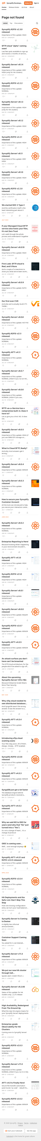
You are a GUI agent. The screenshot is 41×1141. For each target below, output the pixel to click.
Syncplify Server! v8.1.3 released (12, 103)
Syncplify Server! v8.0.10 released (13, 248)
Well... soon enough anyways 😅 (14, 846)
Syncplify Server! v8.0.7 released (13, 372)
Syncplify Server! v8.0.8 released (13, 318)
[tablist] (13, 23)
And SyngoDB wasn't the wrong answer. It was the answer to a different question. (14, 707)
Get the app (31, 1131)
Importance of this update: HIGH (14, 35)
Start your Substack (14, 1131)
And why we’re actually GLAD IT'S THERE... (14, 305)
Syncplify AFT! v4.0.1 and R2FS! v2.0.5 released (13, 858)
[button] (4, 7)
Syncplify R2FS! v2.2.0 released (12, 189)
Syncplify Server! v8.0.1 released (12, 591)
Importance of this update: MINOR (15, 470)
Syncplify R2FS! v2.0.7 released (12, 627)
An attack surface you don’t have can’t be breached (14, 660)
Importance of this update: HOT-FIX (15, 323)
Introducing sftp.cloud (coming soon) (12, 739)
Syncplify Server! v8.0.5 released (13, 430)
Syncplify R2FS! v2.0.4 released (12, 880)
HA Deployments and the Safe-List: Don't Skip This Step (13, 900)
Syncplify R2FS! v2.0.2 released (12, 1100)
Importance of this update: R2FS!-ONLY (14, 289)
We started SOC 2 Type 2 (13, 205)
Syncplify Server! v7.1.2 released (12, 1065)
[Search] (37, 23)
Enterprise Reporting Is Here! (15, 542)
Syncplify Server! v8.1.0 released (12, 173)
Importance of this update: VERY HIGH (14, 160)
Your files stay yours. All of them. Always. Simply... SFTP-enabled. (14, 745)
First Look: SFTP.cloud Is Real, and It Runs (13, 265)
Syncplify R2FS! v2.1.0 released (12, 575)
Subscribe (28, 3)
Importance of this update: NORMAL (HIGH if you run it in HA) (15, 1071)
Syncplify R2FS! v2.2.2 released (12, 84)
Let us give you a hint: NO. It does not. (14, 417)
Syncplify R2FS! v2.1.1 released (11, 334)
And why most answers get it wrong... (13, 452)
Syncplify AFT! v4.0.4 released (12, 720)
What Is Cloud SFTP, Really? (14, 448)
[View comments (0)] (12, 59)
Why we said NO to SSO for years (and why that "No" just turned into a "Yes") (15, 825)
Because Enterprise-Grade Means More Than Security (14, 684)
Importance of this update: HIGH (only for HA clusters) (14, 108)
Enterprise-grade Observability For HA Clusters (11, 1027)
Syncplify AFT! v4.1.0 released (11, 559)
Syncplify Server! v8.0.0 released (13, 610)
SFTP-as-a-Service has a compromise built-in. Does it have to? (15, 411)
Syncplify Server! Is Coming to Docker (14, 920)
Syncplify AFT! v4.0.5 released (12, 643)
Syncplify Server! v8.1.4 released (12, 65)
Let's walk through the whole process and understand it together (15, 235)
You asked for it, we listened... (13, 943)
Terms (26, 1123)
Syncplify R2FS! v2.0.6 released (12, 758)
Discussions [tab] (18, 23)
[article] (20, 35)
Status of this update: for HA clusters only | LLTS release (12, 993)
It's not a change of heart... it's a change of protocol (14, 831)
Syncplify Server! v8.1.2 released (12, 121)
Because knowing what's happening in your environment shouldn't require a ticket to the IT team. (15, 545)
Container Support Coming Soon (14, 938)
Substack (9, 1136)
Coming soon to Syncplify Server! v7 (14, 1033)
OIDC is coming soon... (12, 843)
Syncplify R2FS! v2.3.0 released (12, 30)
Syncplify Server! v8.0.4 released (13, 465)
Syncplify (11, 37)
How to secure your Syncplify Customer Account (15, 500)
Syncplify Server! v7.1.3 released (12, 955)
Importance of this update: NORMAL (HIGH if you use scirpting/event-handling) (12, 396)
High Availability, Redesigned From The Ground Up (15, 1006)
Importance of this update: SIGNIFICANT (12, 597)
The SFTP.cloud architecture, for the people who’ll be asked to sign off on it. (15, 665)
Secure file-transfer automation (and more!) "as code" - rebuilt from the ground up (15, 1087)
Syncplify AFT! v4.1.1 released (11, 353)
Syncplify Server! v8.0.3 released (13, 482)
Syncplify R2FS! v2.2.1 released (12, 138)
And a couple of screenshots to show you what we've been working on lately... (15, 270)
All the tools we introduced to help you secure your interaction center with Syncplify (15, 506)
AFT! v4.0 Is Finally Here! (13, 1083)
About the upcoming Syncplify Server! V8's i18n (14, 678)
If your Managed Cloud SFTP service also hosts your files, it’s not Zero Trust (15, 228)
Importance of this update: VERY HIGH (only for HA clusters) (14, 71)
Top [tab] (11, 23)
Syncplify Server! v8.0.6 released (13, 390)
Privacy (20, 1123)
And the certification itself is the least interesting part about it (13, 209)
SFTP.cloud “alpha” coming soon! (14, 47)
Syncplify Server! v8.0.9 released (13, 283)
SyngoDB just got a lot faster (15, 790)
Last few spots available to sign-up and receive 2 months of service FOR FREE (15, 52)
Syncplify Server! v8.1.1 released (12, 154)
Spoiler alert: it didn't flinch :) (12, 976)
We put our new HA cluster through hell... (14, 971)
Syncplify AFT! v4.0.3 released (12, 774)
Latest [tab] (5, 23)
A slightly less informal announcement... (10, 925)
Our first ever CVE (10, 301)
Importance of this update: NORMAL (12, 90)
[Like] (3, 277)
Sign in (36, 3)
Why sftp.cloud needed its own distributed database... (14, 702)
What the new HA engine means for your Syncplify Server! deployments (15, 1012)
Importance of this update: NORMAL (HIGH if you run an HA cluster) (14, 377)
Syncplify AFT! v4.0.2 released (12, 807)
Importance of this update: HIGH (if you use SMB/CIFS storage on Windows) (15, 436)
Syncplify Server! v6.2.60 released (13, 988)
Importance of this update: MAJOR (15, 615)
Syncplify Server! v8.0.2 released (13, 524)
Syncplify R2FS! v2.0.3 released (12, 1046)
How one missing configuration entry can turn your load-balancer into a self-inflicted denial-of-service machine (15, 906)
